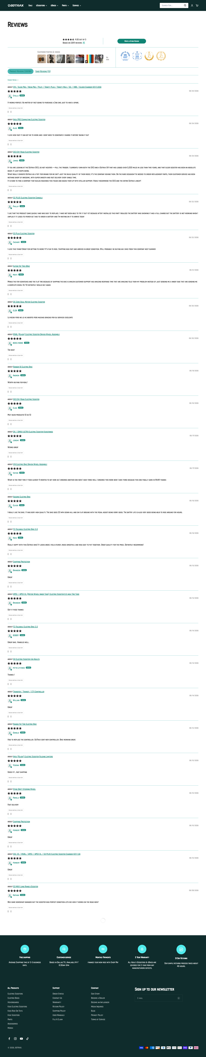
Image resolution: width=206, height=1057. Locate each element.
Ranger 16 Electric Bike (22, 366)
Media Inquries (97, 1006)
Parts (64, 5)
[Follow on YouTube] (21, 1038)
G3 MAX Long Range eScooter (25, 886)
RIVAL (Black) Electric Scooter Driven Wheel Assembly (36, 334)
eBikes (53, 5)
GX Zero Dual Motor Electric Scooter (29, 301)
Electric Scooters (15, 993)
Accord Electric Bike (21, 496)
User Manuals (58, 1015)
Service (76, 5)
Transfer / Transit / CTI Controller (28, 691)
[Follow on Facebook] (9, 1038)
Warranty (57, 1002)
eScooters (40, 5)
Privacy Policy (97, 1015)
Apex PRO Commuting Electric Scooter (29, 119)
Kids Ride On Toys (15, 1010)
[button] (8, 112)
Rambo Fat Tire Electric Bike (25, 724)
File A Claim (58, 1019)
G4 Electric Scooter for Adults (26, 659)
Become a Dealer (98, 998)
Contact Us (57, 998)
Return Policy (58, 1006)
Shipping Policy (59, 1010)
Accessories (13, 1023)
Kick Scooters (14, 1015)
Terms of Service (98, 1019)
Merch (10, 1028)
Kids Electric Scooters (17, 1006)
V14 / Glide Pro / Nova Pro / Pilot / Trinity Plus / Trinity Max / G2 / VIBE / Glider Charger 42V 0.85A (57, 86)
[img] (74, 39)
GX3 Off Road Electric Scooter (26, 151)
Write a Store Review (131, 41)
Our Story (95, 993)
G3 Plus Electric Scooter (23, 233)
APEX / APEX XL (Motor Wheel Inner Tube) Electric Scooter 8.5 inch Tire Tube (46, 594)
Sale (30, 5)
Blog (93, 1010)
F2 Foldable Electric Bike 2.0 (25, 529)
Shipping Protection (21, 561)
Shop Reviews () (43, 71)
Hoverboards (13, 1002)
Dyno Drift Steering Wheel (24, 789)
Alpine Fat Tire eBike (21, 266)
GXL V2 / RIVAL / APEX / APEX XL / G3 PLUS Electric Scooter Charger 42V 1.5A (46, 853)
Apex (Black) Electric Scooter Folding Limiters (33, 756)
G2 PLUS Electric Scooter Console (28, 197)
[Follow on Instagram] (15, 1038)
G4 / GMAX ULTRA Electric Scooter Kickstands (33, 431)
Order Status (58, 993)
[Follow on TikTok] (27, 1038)
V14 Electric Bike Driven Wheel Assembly (30, 464)
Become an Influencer (100, 1002)
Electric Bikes (13, 998)
